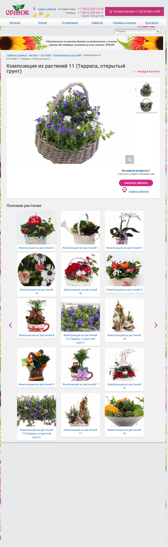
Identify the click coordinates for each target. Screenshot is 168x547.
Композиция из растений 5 (80, 248)
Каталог (15, 22)
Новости (97, 22)
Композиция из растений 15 (124, 386)
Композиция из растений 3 (36, 384)
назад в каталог (149, 71)
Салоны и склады (124, 22)
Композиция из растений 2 (36, 248)
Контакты (151, 22)
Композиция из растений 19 (36, 291)
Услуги (42, 22)
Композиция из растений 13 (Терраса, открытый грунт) (36, 433)
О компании (70, 22)
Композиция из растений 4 (124, 289)
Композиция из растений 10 (124, 431)
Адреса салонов (47, 8)
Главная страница (16, 55)
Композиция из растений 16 (80, 291)
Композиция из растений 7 (80, 384)
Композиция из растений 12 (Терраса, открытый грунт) (80, 338)
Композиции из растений (67, 55)
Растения (46, 55)
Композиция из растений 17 (80, 431)
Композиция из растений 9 (124, 248)
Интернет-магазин (124, 11)
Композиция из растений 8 (36, 335)
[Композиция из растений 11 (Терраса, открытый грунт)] (146, 90)
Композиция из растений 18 (124, 337)
